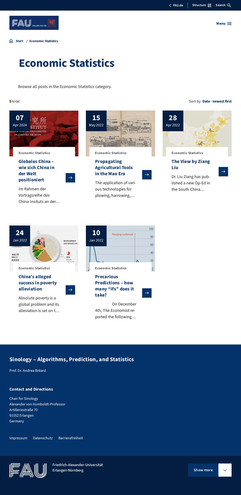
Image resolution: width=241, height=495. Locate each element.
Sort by (195, 101)
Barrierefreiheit (70, 438)
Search (220, 5)
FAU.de (178, 5)
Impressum (18, 438)
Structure (199, 5)
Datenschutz (43, 438)
